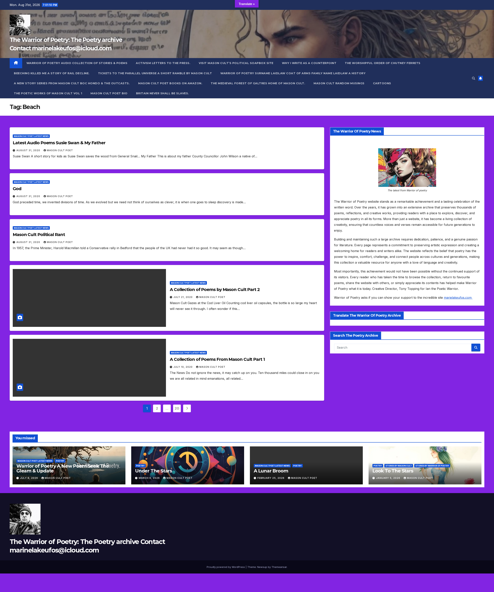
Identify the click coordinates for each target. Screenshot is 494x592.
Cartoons (382, 83)
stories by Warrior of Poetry (432, 466)
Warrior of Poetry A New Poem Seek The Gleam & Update (62, 468)
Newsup (262, 566)
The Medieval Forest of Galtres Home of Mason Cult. (258, 83)
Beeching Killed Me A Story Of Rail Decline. (52, 73)
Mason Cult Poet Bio (109, 93)
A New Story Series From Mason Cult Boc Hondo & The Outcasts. (72, 83)
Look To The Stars (392, 471)
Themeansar (279, 566)
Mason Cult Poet (60, 150)
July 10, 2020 (183, 366)
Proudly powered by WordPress (226, 566)
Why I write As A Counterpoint (309, 63)
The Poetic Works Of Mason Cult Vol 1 (48, 93)
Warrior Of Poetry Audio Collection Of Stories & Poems (77, 63)
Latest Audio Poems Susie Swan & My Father (59, 142)
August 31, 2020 (28, 150)
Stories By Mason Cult (399, 466)
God (17, 188)
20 (177, 408)
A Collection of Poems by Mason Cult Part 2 (215, 289)
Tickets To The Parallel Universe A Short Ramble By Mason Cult (155, 73)
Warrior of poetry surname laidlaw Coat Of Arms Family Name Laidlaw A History (292, 73)
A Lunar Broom (271, 471)
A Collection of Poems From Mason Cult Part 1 (217, 359)
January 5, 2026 (388, 477)
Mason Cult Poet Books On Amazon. (170, 83)
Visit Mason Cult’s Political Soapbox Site (236, 63)
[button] (473, 78)
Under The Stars (153, 471)
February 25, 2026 (271, 477)
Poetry (60, 461)
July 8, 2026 (29, 477)
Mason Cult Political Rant (39, 234)
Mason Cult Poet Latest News (31, 136)
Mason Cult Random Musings (339, 83)
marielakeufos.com (458, 297)
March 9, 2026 (150, 477)
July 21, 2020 (183, 297)
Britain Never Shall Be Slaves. (162, 93)
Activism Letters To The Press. (163, 63)
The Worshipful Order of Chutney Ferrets (382, 63)
